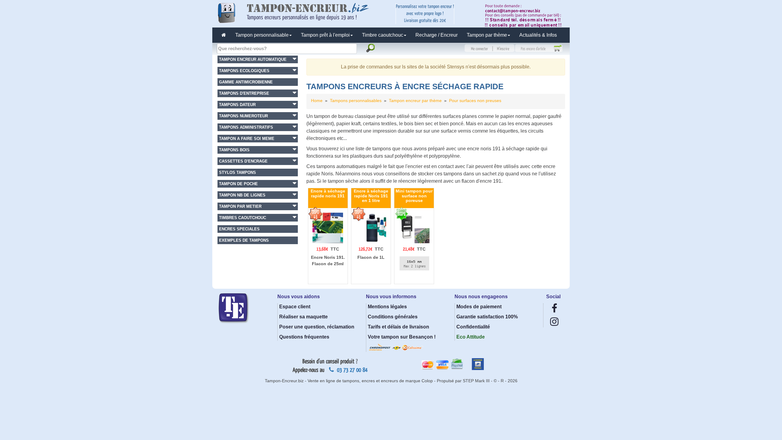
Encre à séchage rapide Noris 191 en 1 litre (371, 196)
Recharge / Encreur (436, 35)
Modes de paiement (479, 306)
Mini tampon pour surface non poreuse (414, 196)
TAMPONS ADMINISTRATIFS (246, 127)
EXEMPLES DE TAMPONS (244, 240)
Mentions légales (387, 306)
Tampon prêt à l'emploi (325, 35)
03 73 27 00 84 (351, 370)
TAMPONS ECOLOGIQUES (244, 70)
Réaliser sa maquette (303, 316)
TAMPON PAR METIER (240, 206)
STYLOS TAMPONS (237, 172)
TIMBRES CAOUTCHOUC (242, 217)
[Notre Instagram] (554, 323)
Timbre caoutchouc (382, 35)
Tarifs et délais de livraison (398, 326)
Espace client (294, 306)
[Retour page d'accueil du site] (224, 35)
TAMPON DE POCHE (238, 184)
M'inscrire (503, 49)
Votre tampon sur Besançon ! (402, 336)
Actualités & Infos (538, 35)
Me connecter (479, 49)
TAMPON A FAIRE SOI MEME (246, 138)
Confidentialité (473, 326)
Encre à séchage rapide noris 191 (328, 193)
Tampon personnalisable (262, 35)
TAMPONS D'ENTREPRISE (244, 93)
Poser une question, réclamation (316, 326)
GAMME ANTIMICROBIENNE (246, 82)
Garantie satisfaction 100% (487, 316)
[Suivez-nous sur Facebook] (554, 310)
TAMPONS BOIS (234, 150)
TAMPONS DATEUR (237, 104)
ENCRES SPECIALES (239, 229)
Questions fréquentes (304, 336)
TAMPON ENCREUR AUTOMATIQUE (253, 59)
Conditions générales (393, 316)
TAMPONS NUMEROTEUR (243, 116)
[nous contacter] (525, 15)
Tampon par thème (487, 35)
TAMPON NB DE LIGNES (242, 195)
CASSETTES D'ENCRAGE (243, 161)
